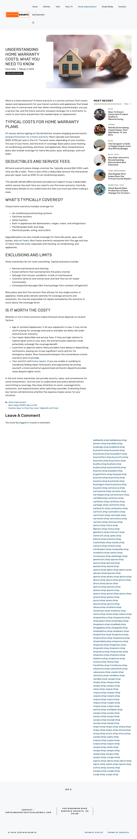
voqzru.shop (99, 699)
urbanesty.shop (101, 668)
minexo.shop (114, 545)
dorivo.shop (99, 525)
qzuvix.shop (113, 603)
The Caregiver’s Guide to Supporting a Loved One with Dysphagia (119, 146)
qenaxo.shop (100, 573)
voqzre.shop (113, 696)
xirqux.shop (99, 730)
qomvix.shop (99, 586)
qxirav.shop (113, 593)
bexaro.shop (99, 443)
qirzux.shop (112, 583)
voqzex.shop (99, 696)
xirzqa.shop (99, 733)
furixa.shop (114, 528)
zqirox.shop (113, 760)
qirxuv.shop (112, 580)
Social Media (107, 6)
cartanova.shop (116, 488)
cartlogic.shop (100, 505)
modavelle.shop (120, 549)
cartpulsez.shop (119, 508)
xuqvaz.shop (99, 740)
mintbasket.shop (102, 549)
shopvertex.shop (119, 651)
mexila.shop (118, 542)
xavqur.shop (113, 716)
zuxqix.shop (112, 774)
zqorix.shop (112, 764)
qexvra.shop (99, 576)
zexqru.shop (99, 757)
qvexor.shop (99, 590)
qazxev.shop (99, 566)
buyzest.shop (100, 488)
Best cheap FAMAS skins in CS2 (22, 405)
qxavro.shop (99, 593)
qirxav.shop (125, 576)
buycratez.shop (117, 460)
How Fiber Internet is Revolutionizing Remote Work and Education (118, 161)
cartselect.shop (116, 511)
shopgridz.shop (119, 627)
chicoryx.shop (115, 522)
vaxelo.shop (117, 672)
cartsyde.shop (118, 515)
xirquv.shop (125, 726)
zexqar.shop (99, 750)
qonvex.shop (114, 586)
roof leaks (23, 240)
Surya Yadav (10, 69)
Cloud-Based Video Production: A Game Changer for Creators (119, 190)
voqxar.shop (111, 689)
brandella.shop (114, 443)
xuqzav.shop (99, 743)
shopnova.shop (120, 641)
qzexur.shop (112, 597)
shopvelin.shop (101, 648)
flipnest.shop (100, 528)
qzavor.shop (99, 597)
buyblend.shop (117, 447)
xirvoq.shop (125, 730)
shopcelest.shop (102, 620)
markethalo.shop (102, 542)
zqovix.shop (125, 764)
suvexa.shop (99, 661)
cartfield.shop (100, 498)
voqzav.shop (99, 692)
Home (35, 6)
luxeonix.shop (113, 539)
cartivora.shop (116, 498)
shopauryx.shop (121, 617)
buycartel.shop (101, 450)
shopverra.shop (101, 651)
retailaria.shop (113, 607)
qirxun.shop (99, 580)
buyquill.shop (120, 474)
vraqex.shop (113, 702)
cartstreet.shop (101, 515)
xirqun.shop (112, 726)
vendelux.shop (117, 675)
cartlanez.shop (101, 501)
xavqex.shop (99, 713)
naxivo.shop (116, 552)
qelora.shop (125, 569)
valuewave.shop (101, 672)
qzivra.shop (99, 600)
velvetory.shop (101, 675)
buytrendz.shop (116, 481)
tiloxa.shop (113, 661)
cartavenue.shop (102, 491)
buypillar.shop (115, 470)
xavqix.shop (113, 713)
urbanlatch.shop (119, 668)
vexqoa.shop (113, 682)
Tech (58, 6)
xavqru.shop (99, 716)
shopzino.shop (117, 655)
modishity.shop (101, 552)
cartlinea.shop (117, 501)
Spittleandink (38, 15)
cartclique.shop (101, 494)
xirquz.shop (112, 730)
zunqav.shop (99, 771)
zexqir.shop (99, 754)
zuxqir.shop (99, 774)
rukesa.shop (125, 614)
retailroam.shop (101, 610)
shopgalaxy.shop (102, 627)
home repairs (39, 361)
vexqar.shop (114, 679)
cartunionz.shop (118, 518)
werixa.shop (99, 709)
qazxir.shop (113, 566)
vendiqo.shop (100, 679)
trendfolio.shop (101, 665)
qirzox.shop (99, 583)
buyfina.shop (100, 464)
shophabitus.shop (102, 631)
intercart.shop (117, 532)
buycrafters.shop (102, 457)
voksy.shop (99, 689)
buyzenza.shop (119, 484)
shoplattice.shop (102, 634)
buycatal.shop (117, 450)
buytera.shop (100, 481)
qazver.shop (117, 559)
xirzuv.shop (124, 733)
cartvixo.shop (100, 522)
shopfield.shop (118, 624)
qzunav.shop (99, 603)
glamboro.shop (101, 532)
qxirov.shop (125, 593)
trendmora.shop (118, 665)
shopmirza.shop (120, 634)
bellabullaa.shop (118, 440)
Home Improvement (87, 6)
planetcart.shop (101, 559)
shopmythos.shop (102, 638)
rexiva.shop (99, 614)
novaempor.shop (102, 556)
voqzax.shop (113, 692)
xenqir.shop (113, 723)
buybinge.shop (101, 447)
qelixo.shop (112, 569)
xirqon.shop (99, 726)
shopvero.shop (117, 648)
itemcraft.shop (101, 535)
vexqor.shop (99, 685)
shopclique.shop (120, 620)
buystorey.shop (117, 477)
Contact (122, 6)
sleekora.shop (100, 658)
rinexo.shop (112, 614)
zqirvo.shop (99, 764)
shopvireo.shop (101, 655)
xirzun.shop (112, 733)
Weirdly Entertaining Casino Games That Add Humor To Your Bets (118, 131)
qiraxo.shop (113, 576)
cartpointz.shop (101, 508)
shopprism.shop (117, 644)
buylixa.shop (99, 467)
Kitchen (46, 6)
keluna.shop (99, 539)
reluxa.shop (99, 607)
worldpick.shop (114, 709)
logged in (24, 422)
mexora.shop (100, 545)
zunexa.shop (113, 767)
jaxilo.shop (115, 535)
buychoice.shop (101, 453)
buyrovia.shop (100, 477)
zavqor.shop (99, 747)
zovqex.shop (113, 757)
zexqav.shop (113, 750)
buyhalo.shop (114, 464)
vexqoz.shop (113, 685)
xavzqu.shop (99, 723)
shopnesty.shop (121, 638)
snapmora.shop (117, 658)
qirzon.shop (125, 580)
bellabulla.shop (101, 440)
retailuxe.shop (118, 610)
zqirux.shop (125, 760)
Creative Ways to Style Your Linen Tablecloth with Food (33, 408)
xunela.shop (99, 736)
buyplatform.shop (102, 474)
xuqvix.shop (113, 740)
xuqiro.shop (112, 736)
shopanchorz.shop (103, 617)
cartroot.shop (100, 511)
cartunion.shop (101, 518)
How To (69, 6)
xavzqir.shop (113, 719)
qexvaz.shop (114, 573)
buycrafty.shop (120, 457)
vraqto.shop (113, 706)
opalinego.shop (119, 556)
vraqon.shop (99, 706)
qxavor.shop (112, 590)
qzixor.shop (112, 600)
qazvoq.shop (113, 563)
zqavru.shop (99, 760)
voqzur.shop (113, 699)
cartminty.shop (117, 505)
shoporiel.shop (101, 644)
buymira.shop (100, 470)
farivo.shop (112, 525)
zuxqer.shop (113, 771)
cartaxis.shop (119, 491)
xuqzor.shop (113, 743)
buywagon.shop (101, 484)
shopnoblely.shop (102, 641)
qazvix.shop (99, 563)
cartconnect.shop (119, 494)
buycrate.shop (101, 460)
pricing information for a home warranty (26, 137)
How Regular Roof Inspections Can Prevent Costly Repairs (119, 176)
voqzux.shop (99, 702)
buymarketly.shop (116, 467)
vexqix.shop (99, 682)
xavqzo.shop (99, 719)
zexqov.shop (112, 754)
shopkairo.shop (121, 631)
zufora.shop (99, 767)
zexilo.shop (112, 747)
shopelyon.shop (101, 624)
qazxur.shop (99, 569)
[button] (33, 23)
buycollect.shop (118, 453)
